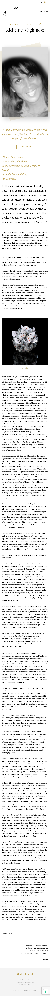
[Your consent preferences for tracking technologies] (45, 991)
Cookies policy (27, 990)
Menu (43, 11)
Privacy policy (17, 990)
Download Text (25, 146)
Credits (35, 990)
